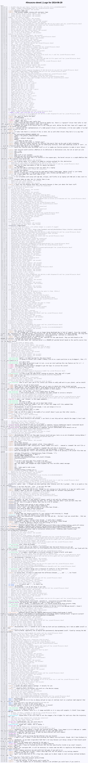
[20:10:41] (4, 568)
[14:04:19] (4, 320)
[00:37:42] (4, 79)
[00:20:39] (4, 53)
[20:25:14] (4, 597)
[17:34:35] (4, 441)
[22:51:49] (4, 694)
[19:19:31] (4, 531)
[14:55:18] (4, 337)
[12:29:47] (4, 304)
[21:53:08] (4, 673)
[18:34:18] (4, 498)
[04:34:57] (4, 227)
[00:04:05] (4, 17)
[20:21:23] (4, 589)
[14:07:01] (4, 322)
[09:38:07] (4, 269)
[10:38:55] (4, 286)
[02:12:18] (4, 184)
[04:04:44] (4, 218)
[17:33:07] (4, 440)
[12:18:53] (4, 302)
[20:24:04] (4, 593)
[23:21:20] (4, 720)
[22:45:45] (4, 691)
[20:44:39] (4, 646)
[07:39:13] (4, 259)
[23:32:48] (4, 724)
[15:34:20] (4, 351)
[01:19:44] (4, 131)
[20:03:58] (4, 558)
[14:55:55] (4, 340)
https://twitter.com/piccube (72, 229)
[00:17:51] (4, 50)
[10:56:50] (4, 287)
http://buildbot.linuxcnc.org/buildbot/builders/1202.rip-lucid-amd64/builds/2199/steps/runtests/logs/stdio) (37, 548)
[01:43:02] (4, 164)
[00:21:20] (4, 58)
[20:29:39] (4, 621)
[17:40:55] (4, 464)
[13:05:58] (4, 309)
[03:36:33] (4, 202)
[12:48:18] (4, 306)
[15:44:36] (4, 354)
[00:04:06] (4, 18)
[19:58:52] (4, 553)
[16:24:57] (4, 398)
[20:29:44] (4, 625)
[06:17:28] (4, 245)
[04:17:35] (4, 225)
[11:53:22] (4, 295)
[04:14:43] (4, 223)
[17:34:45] (4, 443)
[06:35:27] (4, 252)
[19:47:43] (4, 536)
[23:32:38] (4, 723)
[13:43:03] (4, 315)
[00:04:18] (4, 26)
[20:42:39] (4, 644)
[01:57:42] (4, 183)
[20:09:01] (4, 566)
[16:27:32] (4, 403)
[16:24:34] (4, 395)
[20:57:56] (4, 649)
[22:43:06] (4, 687)
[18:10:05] (4, 480)
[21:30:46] (4, 664)
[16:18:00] (4, 387)
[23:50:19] (4, 747)
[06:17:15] (4, 243)
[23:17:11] (4, 714)
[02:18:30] (4, 185)
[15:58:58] (4, 374)
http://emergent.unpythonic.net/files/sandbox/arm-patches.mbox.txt (31, 436)
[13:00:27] (4, 308)
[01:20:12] (4, 138)
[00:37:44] (4, 98)
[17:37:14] (4, 450)
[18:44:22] (4, 504)
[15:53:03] (4, 359)
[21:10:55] (4, 652)
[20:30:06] (4, 626)
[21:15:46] (4, 657)
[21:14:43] (4, 656)
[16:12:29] (4, 386)
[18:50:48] (4, 520)
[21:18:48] (4, 660)
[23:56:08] (4, 759)
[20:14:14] (4, 572)
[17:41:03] (4, 470)
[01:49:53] (4, 174)
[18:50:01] (4, 514)
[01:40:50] (4, 156)
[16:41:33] (4, 412)
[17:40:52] (4, 463)
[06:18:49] (4, 248)
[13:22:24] (4, 313)
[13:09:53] (4, 310)
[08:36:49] (4, 265)
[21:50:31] (4, 671)
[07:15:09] (4, 254)
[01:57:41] (4, 182)
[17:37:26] (4, 454)
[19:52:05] (4, 544)
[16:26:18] (4, 399)
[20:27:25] (4, 606)
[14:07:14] (4, 323)
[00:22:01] (4, 59)
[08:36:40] (4, 264)
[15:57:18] (4, 369)
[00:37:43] (4, 85)
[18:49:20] (4, 512)
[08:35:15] (4, 263)
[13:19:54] (4, 311)
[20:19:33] (4, 588)
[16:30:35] (4, 409)
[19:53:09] (4, 552)
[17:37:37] (4, 459)
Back (2, 5)
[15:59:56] (4, 378)
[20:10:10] (4, 567)
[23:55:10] (4, 757)
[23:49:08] (4, 739)
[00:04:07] (4, 21)
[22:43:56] (4, 688)
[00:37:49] (4, 110)
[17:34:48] (4, 448)
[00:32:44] (4, 77)
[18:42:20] (4, 500)
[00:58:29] (4, 119)
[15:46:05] (4, 355)
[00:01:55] (4, 12)
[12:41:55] (4, 305)
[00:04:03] (4, 16)
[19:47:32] (4, 535)
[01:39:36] (4, 152)
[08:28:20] (4, 260)
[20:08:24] (4, 565)
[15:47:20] (4, 356)
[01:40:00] (4, 155)
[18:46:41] (4, 508)
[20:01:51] (4, 557)
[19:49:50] (4, 539)
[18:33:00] (4, 496)
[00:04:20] (4, 31)
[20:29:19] (4, 616)
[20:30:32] (4, 633)
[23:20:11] (4, 719)
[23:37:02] (4, 728)
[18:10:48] (4, 481)
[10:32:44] (4, 282)
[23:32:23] (4, 721)
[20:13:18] (4, 571)
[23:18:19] (4, 715)
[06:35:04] (4, 251)
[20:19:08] (4, 585)
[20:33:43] (4, 638)
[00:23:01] (4, 61)
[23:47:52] (4, 736)
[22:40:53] (4, 684)
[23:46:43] (4, 733)
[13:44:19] (4, 317)
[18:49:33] (4, 513)
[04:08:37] (4, 221)
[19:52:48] (4, 550)
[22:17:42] (4, 678)
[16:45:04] (4, 416)
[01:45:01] (4, 165)
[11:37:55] (4, 291)
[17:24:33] (4, 439)
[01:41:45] (4, 161)
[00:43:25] (4, 113)
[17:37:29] (4, 455)
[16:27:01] (4, 400)
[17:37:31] (4, 457)
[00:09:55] (4, 38)
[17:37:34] (4, 458)
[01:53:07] (4, 180)
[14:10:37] (4, 324)
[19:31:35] (4, 532)
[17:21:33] (4, 437)
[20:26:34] (4, 602)
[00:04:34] (4, 34)
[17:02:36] (4, 425)
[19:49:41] (4, 538)
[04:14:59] (4, 224)
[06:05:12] (4, 241)
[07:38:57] (4, 257)
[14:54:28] (4, 331)
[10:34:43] (4, 283)
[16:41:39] (4, 413)
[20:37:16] (4, 639)
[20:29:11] (4, 611)
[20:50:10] (4, 648)
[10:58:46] (4, 290)
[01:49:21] (4, 171)
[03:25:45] (4, 197)
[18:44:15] (4, 503)
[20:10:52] (4, 570)
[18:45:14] (4, 505)
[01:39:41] (4, 153)
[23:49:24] (4, 742)
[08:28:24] (4, 261)
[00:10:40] (4, 44)
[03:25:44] (4, 196)
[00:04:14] (4, 23)
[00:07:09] (4, 36)
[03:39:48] (4, 206)
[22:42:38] (4, 685)
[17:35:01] (4, 449)
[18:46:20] (4, 507)
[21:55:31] (4, 674)
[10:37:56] (4, 284)
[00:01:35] (4, 9)
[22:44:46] (4, 689)
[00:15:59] (4, 45)
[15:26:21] (4, 349)
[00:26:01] (4, 72)
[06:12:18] (4, 242)
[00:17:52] (4, 52)
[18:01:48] (4, 476)
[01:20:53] (4, 140)
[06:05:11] (4, 239)
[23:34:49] (4, 725)
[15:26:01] (4, 347)
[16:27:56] (4, 404)
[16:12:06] (4, 385)
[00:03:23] (4, 13)
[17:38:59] (4, 462)
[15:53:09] (4, 362)
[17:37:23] (4, 453)
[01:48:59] (4, 170)
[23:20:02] (4, 718)
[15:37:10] (4, 353)
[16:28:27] (4, 405)
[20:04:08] (4, 561)
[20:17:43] (4, 579)
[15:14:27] (4, 342)
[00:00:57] (4, 7)
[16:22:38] (4, 391)
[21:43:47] (4, 666)
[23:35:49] (4, 727)
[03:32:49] (4, 200)
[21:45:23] (4, 667)
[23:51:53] (4, 754)
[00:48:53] (4, 115)
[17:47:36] (4, 473)
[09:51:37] (4, 274)
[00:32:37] (4, 76)
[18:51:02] (4, 521)
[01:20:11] (4, 135)
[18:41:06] (4, 499)
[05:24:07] (4, 236)
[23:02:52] (4, 697)
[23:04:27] (4, 702)
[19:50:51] (4, 540)
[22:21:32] (4, 680)
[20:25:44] (4, 599)
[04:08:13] (4, 219)
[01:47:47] (4, 169)
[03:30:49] (4, 198)
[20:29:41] (4, 624)
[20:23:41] (4, 592)
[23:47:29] (4, 734)
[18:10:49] (4, 482)
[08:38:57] (4, 266)
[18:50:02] (4, 516)
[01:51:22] (4, 175)
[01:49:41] (4, 173)
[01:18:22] (4, 128)
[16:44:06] (4, 414)
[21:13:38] (4, 655)
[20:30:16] (4, 629)
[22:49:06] (4, 693)
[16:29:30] (4, 407)
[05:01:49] (4, 230)
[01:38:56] (4, 149)
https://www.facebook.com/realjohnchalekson (47, 229)
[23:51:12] (4, 751)
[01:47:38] (4, 167)
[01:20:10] (4, 134)
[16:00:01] (4, 380)
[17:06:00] (4, 427)
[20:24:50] (4, 594)
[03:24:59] (4, 193)
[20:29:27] (4, 620)
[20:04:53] (4, 562)
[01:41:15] (4, 157)
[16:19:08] (4, 390)
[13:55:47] (4, 318)
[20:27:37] (4, 607)
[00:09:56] (4, 39)
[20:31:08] (4, 634)
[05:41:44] (4, 237)
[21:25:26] (4, 661)
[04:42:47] (4, 228)
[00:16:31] (4, 47)
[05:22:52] (4, 234)
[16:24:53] (4, 396)
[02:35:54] (4, 188)
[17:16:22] (4, 435)
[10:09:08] (4, 277)
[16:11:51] (4, 382)
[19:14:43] (4, 525)
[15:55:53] (4, 364)
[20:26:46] (4, 603)
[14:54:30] (4, 332)
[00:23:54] (4, 67)
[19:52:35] (4, 545)
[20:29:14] (4, 612)
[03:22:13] (4, 192)
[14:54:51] (4, 336)
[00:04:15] (4, 25)
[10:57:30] (4, 288)
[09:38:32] (4, 270)
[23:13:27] (4, 712)
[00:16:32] (4, 48)
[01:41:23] (4, 160)
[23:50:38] (4, 750)
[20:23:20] (4, 590)
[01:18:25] (4, 130)
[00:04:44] (4, 35)
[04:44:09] (4, 229)
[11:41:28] (4, 293)
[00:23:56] (4, 68)
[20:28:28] (4, 608)
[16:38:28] (4, 410)
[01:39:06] (4, 151)
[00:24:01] (4, 70)
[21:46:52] (4, 669)
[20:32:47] (4, 637)
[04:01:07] (4, 215)
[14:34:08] (4, 326)
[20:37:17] (4, 640)
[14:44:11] (4, 328)
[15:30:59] (4, 350)
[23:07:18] (4, 706)
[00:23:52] (4, 62)
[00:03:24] (4, 14)
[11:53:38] (4, 297)
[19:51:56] (4, 543)
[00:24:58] (4, 71)
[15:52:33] (4, 358)
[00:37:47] (4, 108)
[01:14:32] (4, 121)
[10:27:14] (4, 279)
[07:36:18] (4, 255)
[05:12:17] (4, 232)
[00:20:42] (4, 54)
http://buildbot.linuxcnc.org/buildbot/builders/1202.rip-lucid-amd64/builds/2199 (38, 426)
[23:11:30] (4, 707)
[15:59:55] (4, 377)
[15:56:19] (4, 367)
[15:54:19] (4, 363)
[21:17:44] (4, 658)
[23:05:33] (4, 705)
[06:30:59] (4, 250)
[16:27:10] (4, 401)
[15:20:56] (4, 345)
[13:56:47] (4, 319)
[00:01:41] (4, 11)
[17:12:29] (4, 431)
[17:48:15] (4, 475)
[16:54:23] (4, 421)
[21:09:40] (4, 651)
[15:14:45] (4, 344)
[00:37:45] (4, 106)
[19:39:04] (4, 534)
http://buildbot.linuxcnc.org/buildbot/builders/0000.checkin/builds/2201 (25, 428)
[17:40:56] (4, 466)
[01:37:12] (4, 143)
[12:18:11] (4, 301)
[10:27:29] (4, 281)
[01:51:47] (4, 179)
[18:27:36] (4, 490)
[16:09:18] (4, 381)
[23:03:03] (4, 698)
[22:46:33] (4, 692)
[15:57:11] (4, 368)
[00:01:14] (4, 8)
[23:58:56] (4, 760)
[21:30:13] (4, 662)
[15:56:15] (4, 365)
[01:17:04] (4, 122)
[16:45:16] (4, 417)
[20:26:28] (4, 601)
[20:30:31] (4, 630)
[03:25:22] (4, 194)
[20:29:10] (4, 610)
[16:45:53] (4, 418)
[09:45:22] (4, 272)
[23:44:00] (4, 732)
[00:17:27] (4, 49)
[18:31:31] (4, 494)
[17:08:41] (4, 430)
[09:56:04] (4, 275)
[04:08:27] (4, 220)
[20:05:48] (4, 563)
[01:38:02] (4, 147)
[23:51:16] (4, 752)
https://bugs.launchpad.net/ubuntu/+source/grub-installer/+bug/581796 (37, 374)
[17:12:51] (4, 434)
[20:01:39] (4, 556)
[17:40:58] (4, 467)
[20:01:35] (4, 554)
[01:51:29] (4, 176)
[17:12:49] (4, 432)
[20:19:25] (4, 586)
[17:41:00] (4, 468)
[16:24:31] (4, 394)
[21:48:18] (4, 670)
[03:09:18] (4, 191)
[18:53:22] (4, 522)
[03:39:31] (4, 205)
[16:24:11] (4, 392)
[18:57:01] (4, 523)
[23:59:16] (4, 761)
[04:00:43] (4, 211)
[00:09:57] (4, 43)
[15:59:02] (4, 376)
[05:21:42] (4, 233)
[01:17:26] (4, 125)
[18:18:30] (4, 484)
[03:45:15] (4, 209)
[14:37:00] (4, 327)
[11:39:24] (4, 292)
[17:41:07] (4, 471)
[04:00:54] (4, 212)
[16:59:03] (4, 423)
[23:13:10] (4, 710)
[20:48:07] (4, 647)
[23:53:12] (4, 756)
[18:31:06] (4, 491)
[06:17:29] (4, 246)
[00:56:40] (4, 117)
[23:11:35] (4, 709)
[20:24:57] (4, 595)
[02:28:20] (4, 187)
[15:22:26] (4, 346)
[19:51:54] (4, 541)
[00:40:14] (4, 112)
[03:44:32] (4, 207)
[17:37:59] (4, 461)
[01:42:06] (4, 162)
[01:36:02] (4, 142)
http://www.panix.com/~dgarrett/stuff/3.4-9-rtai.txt (31, 702)
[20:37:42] (4, 642)
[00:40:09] (4, 111)
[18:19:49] (4, 486)
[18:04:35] (4, 478)
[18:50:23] (4, 518)
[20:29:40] (4, 622)
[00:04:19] (4, 30)
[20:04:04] (4, 559)
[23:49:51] (4, 745)
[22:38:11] (4, 683)
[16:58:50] (4, 422)
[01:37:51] (4, 144)
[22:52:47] (4, 696)
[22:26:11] (4, 682)
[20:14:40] (4, 574)
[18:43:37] (4, 502)
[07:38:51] (4, 256)
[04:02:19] (4, 216)
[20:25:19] (4, 598)
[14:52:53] (4, 329)
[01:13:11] (4, 120)
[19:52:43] (4, 547)
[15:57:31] (4, 373)
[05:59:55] (4, 238)
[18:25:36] (4, 489)
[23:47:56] (4, 737)
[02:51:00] (4, 189)
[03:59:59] (4, 210)
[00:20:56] (4, 56)
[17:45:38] (4, 472)
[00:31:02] (4, 75)
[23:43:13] (4, 729)
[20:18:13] (4, 584)
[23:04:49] (4, 703)
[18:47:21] (4, 511)
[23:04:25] (4, 700)
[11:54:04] (4, 300)
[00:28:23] (4, 74)
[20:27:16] (4, 604)
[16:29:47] (4, 408)
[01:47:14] (4, 166)
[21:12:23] (4, 653)
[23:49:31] (4, 743)
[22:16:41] (4, 676)
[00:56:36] (4, 116)
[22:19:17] (4, 679)
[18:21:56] (4, 487)
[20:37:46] (4, 643)
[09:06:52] (4, 268)
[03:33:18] (4, 201)
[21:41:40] (4, 665)
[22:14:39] (4, 675)
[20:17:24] (4, 577)
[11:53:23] (4, 296)
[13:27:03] (4, 314)
